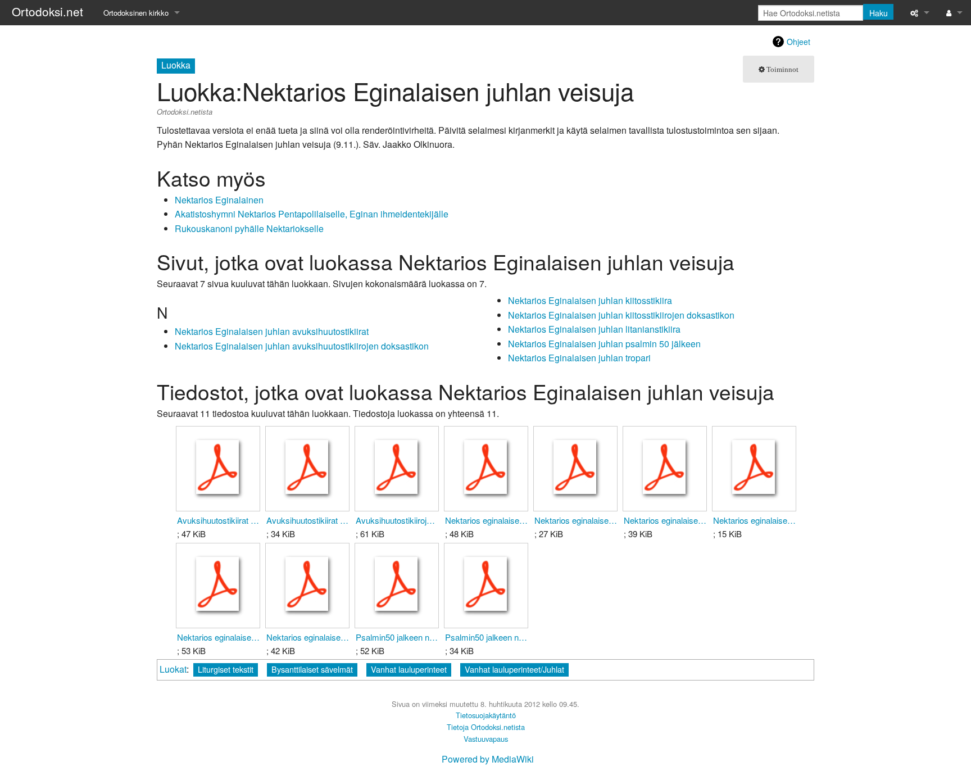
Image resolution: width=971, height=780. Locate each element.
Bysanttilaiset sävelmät (312, 669)
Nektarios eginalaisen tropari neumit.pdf (218, 637)
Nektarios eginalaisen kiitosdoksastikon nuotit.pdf (575, 520)
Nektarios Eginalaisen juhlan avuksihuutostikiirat (272, 331)
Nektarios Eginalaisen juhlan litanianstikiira (594, 329)
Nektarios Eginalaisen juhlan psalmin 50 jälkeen (604, 343)
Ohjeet (798, 41)
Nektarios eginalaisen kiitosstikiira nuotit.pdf (754, 520)
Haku (878, 13)
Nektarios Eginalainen (219, 199)
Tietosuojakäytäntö (486, 715)
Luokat (173, 669)
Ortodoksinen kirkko (136, 12)
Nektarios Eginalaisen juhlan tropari (579, 357)
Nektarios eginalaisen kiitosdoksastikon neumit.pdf (486, 520)
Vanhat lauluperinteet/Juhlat (514, 669)
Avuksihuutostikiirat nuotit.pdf (307, 520)
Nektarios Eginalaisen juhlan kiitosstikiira (590, 300)
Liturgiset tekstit (225, 669)
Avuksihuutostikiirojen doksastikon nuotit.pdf (397, 520)
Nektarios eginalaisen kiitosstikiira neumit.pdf (665, 520)
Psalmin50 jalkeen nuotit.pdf (486, 637)
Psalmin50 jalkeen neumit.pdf (397, 637)
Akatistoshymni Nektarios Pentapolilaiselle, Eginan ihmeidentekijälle (311, 213)
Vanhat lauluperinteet (409, 669)
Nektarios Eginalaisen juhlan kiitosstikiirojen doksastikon (621, 315)
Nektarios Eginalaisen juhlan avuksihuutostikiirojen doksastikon (302, 345)
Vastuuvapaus (486, 738)
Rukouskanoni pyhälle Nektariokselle (249, 228)
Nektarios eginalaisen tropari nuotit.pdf (307, 637)
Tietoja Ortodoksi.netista (486, 727)
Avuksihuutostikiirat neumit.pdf (218, 520)
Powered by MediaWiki (488, 758)
